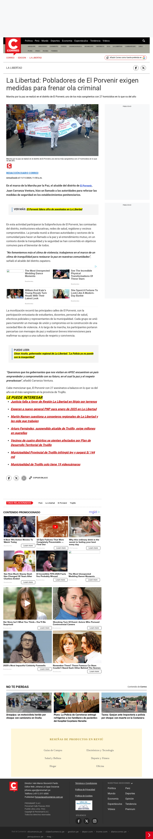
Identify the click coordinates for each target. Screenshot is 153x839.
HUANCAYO (89, 46)
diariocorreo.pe (119, 831)
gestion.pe (73, 831)
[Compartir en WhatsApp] (23, 478)
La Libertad (14, 67)
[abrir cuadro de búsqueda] (144, 41)
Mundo (45, 40)
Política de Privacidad (85, 789)
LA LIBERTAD (117, 46)
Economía (67, 40)
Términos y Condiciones (86, 783)
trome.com (101, 831)
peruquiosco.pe (35, 836)
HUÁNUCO (100, 46)
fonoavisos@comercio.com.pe (49, 797)
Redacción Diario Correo (22, 173)
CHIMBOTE (54, 46)
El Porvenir (62, 503)
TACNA (45, 51)
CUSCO (63, 46)
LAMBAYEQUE (130, 46)
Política (29, 40)
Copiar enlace (40, 478)
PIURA (30, 51)
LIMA (141, 46)
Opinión (129, 798)
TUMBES (54, 51)
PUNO (38, 51)
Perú (37, 40)
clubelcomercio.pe (55, 831)
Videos (106, 40)
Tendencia (95, 40)
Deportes (55, 40)
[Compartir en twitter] (143, 68)
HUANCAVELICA (75, 46)
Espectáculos (81, 40)
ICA (108, 46)
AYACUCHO (43, 46)
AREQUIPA (31, 46)
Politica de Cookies (83, 796)
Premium (130, 809)
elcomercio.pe (34, 831)
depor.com (87, 831)
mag (49, 836)
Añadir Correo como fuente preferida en (126, 57)
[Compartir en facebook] (136, 68)
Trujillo (73, 503)
